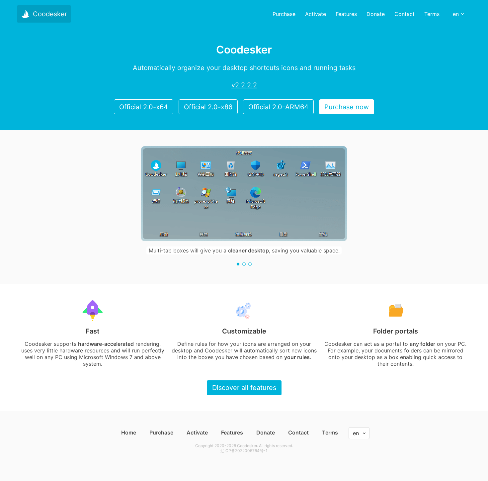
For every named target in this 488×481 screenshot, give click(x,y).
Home (128, 432)
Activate (197, 432)
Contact (298, 432)
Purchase (161, 432)
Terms (330, 432)
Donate (265, 432)
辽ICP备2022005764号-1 (244, 450)
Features (232, 432)
